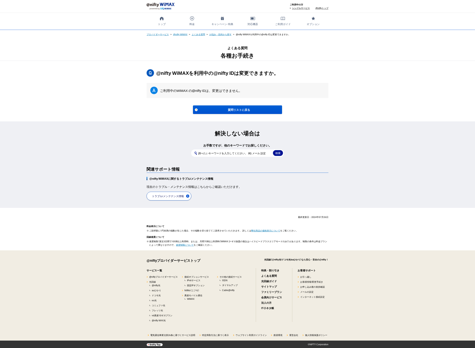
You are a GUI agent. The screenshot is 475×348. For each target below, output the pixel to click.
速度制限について (185, 244)
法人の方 (266, 302)
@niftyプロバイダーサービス (163, 276)
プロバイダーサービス (158, 34)
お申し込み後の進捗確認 (312, 286)
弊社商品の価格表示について (265, 230)
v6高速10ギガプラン (162, 315)
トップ (162, 24)
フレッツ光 (157, 310)
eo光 (154, 300)
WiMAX (190, 298)
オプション (313, 24)
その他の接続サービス (231, 276)
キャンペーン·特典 (222, 24)
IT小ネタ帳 (267, 308)
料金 (192, 24)
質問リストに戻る (239, 110)
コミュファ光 (158, 305)
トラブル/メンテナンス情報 (168, 196)
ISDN (224, 280)
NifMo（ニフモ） (191, 290)
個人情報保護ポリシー (316, 335)
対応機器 (253, 24)
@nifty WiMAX (180, 34)
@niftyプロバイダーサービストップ (173, 260)
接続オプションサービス (196, 276)
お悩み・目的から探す (220, 34)
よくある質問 (198, 34)
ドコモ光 (156, 295)
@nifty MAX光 (159, 320)
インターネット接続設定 (312, 296)
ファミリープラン (271, 292)
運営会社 (293, 335)
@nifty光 (156, 285)
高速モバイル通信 (193, 295)
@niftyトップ (321, 8)
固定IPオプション (196, 285)
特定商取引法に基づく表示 (215, 335)
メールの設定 (307, 291)
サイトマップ (269, 286)
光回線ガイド (269, 281)
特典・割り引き (270, 270)
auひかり (156, 290)
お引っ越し (305, 276)
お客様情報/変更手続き (311, 281)
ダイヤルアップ (230, 285)
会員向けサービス (271, 297)
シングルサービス (301, 8)
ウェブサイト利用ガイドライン (251, 335)
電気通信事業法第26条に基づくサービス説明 (172, 335)
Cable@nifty (228, 290)
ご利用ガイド (283, 24)
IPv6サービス (193, 280)
